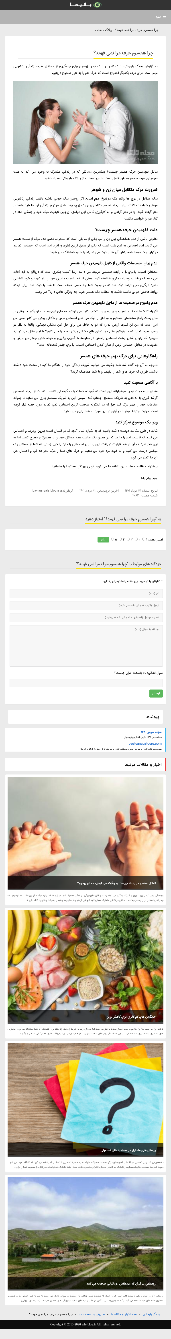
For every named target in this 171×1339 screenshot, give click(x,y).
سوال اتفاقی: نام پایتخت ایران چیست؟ (138, 672)
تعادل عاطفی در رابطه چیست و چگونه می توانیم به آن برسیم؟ (116, 883)
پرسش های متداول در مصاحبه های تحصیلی (128, 1150)
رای (103, 539)
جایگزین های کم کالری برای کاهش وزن (131, 1016)
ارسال (156, 693)
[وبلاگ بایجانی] (85, 5)
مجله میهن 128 (151, 732)
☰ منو (161, 16)
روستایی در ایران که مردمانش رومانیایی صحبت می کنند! (121, 1283)
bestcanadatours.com (145, 743)
